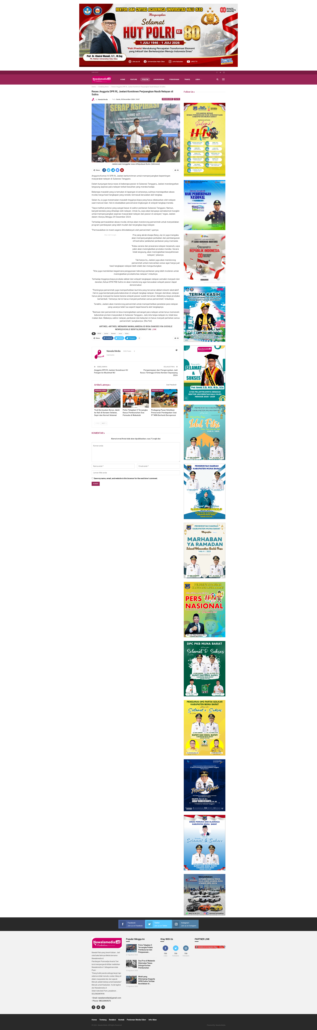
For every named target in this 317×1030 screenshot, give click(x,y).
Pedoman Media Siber (136, 1020)
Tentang (102, 1020)
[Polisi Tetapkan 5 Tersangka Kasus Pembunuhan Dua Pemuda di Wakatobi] (136, 398)
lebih (197, 79)
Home (122, 79)
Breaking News (167, 99)
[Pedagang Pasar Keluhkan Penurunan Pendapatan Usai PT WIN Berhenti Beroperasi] (164, 398)
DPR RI (99, 333)
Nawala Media (220, 1025)
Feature (133, 79)
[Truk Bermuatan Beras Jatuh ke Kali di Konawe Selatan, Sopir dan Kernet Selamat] (107, 398)
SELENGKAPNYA (98, 994)
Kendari (113, 333)
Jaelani (106, 333)
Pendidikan (174, 79)
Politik (145, 79)
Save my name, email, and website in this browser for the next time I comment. (126, 478)
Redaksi (112, 1020)
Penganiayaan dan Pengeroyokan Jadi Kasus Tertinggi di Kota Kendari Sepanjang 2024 (159, 372)
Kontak (121, 1020)
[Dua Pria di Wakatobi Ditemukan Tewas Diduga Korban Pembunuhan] (131, 964)
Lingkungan (158, 79)
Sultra (127, 333)
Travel (187, 79)
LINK (154, 329)
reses (120, 333)
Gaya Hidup (95, 72)
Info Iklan (153, 1020)
